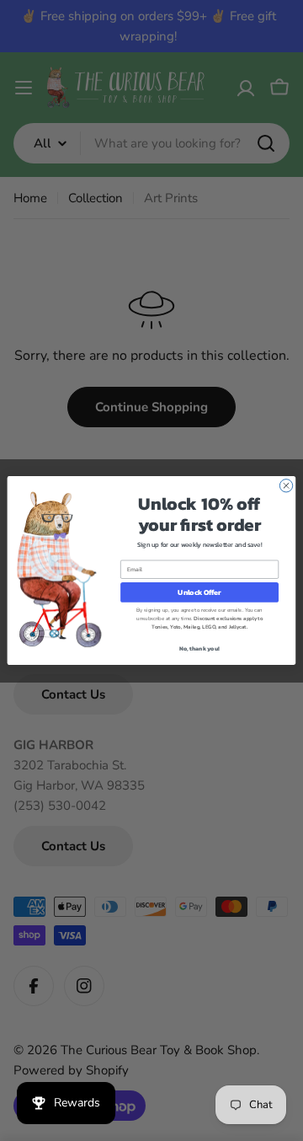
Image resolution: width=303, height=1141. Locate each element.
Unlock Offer (199, 592)
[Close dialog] (285, 485)
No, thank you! (199, 648)
